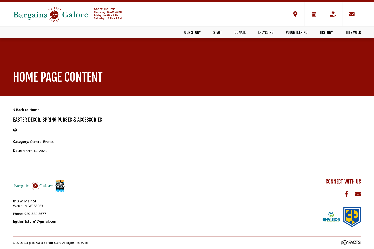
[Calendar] (314, 14)
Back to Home (27, 110)
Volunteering (297, 32)
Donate (240, 32)
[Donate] (333, 14)
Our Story (192, 32)
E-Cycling (265, 32)
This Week (353, 32)
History (326, 32)
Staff (217, 32)
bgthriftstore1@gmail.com (35, 221)
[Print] (15, 130)
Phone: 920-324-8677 (29, 213)
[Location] (295, 14)
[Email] (351, 14)
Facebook (346, 194)
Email (358, 194)
